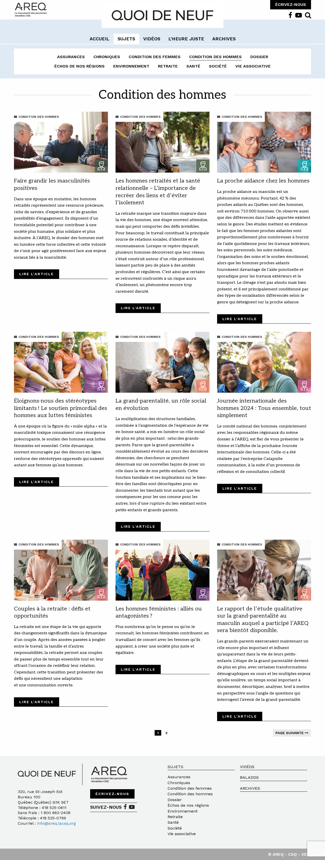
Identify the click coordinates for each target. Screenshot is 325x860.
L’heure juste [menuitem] (186, 38)
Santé (193, 66)
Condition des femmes (155, 56)
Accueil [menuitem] (99, 38)
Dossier (259, 56)
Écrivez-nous (112, 794)
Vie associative (253, 66)
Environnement (131, 66)
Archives (250, 788)
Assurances (71, 56)
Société (218, 66)
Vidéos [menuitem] (151, 38)
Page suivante (290, 733)
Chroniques (106, 56)
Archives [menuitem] (224, 38)
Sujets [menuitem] (126, 38)
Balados (249, 777)
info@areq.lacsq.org (56, 823)
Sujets (175, 766)
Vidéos (247, 766)
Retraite (168, 66)
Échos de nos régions (79, 66)
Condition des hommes (215, 56)
